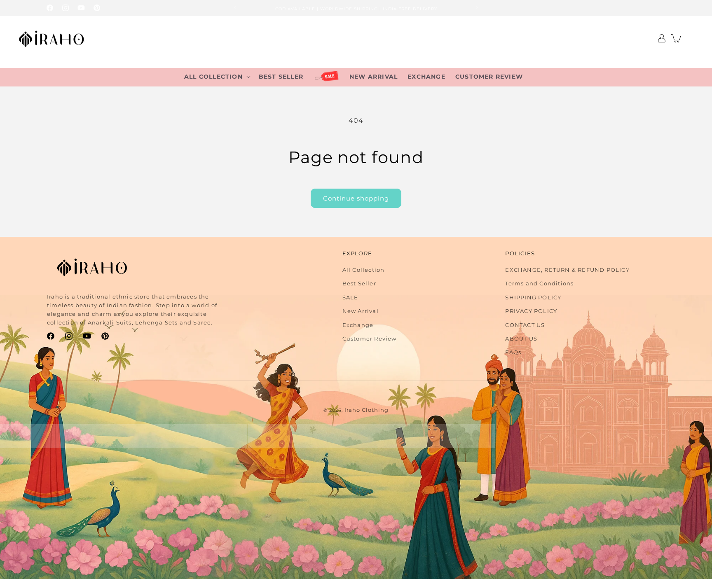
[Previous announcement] (235, 8)
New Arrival (360, 311)
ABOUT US (521, 338)
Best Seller (359, 283)
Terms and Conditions (539, 283)
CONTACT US (525, 325)
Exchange (358, 325)
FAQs (513, 352)
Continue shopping (356, 198)
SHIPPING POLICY (533, 297)
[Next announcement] (477, 8)
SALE (350, 297)
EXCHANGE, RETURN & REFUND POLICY (567, 269)
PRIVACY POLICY (531, 311)
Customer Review (369, 338)
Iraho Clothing (366, 409)
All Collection (363, 269)
